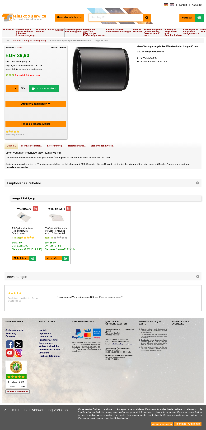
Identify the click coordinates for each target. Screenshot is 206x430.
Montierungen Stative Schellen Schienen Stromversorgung (25, 32)
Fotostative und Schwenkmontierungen (118, 30)
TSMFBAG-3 (56, 209)
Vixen (19, 47)
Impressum (45, 333)
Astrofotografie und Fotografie (73, 30)
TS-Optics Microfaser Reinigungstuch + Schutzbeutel (22, 230)
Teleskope (8, 29)
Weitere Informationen (162, 424)
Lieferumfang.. (55, 145)
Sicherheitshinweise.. (102, 145)
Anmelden (197, 5)
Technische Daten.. (31, 145)
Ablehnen (180, 423)
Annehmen (194, 423)
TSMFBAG (24, 209)
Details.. (11, 145)
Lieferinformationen (50, 349)
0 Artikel (187, 17)
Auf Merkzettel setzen (34, 103)
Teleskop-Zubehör (41, 30)
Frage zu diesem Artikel (35, 124)
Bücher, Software (137, 30)
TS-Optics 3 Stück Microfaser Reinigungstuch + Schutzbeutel (56, 230)
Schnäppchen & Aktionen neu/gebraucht (191, 31)
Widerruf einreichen (17, 391)
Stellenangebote (14, 330)
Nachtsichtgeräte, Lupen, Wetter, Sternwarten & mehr (153, 32)
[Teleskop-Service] (26, 17)
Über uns (10, 336)
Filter (51, 29)
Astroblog (10, 333)
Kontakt (183, 5)
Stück (23, 88)
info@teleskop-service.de (122, 344)
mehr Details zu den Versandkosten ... (24, 69)
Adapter (59, 29)
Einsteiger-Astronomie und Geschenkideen (173, 32)
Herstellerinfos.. (77, 145)
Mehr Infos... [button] (21, 258)
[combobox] (69, 18)
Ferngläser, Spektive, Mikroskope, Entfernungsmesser (94, 32)
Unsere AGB (45, 336)
